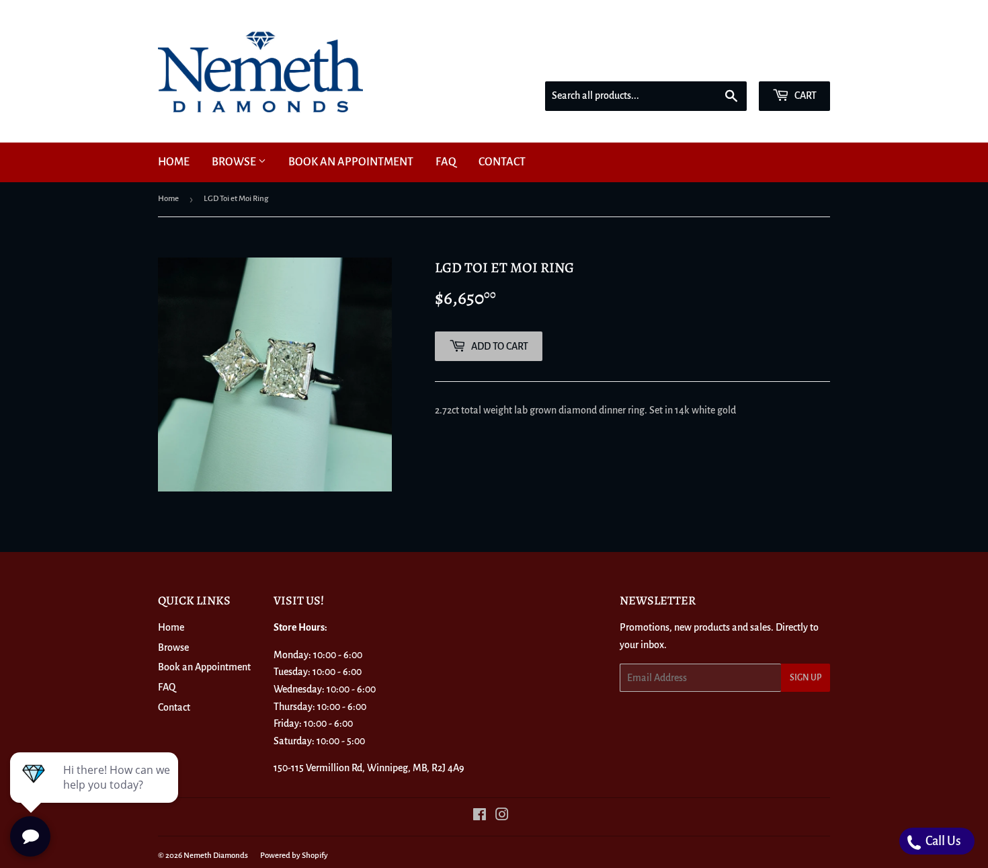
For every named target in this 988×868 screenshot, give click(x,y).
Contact (502, 162)
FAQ (446, 162)
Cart (804, 95)
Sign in (734, 63)
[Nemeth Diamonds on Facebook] (479, 816)
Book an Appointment (350, 162)
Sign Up (805, 677)
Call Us (942, 841)
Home (174, 162)
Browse (235, 162)
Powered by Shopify (294, 855)
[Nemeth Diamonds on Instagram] (502, 816)
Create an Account (797, 63)
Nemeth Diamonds (215, 855)
